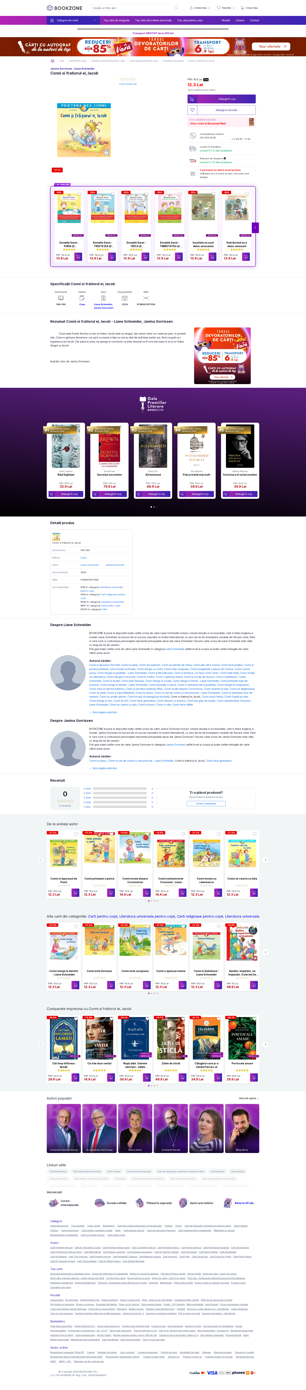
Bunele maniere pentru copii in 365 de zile (135, 1335)
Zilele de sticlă (171, 1063)
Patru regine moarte (151, 1304)
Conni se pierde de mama (177, 664)
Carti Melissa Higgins (150, 1256)
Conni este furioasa (133, 680)
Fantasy (54, 1230)
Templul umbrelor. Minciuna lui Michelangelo (98, 1313)
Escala (238, 1326)
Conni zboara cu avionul (172, 700)
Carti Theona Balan (87, 1261)
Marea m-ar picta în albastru (144, 1273)
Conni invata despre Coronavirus (184, 688)
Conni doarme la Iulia (217, 688)
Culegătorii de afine (60, 1287)
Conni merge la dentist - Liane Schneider (124, 684)
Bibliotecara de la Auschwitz (85, 1339)
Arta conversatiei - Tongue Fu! (213, 1330)
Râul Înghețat (66, 474)
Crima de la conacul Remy (101, 1309)
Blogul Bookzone (245, 1356)
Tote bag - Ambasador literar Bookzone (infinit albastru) (216, 1278)
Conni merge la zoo (101, 700)
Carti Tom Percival (78, 1256)
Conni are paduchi (150, 664)
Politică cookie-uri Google (219, 1356)
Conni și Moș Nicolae (161, 672)
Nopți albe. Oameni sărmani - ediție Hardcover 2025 (135, 1067)
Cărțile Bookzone (59, 1226)
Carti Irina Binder (228, 1252)
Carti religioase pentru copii (200, 916)
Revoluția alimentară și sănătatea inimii (70, 1273)
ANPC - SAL (65, 1361)
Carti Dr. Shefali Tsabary (166, 1252)
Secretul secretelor (109, 474)
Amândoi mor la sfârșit (61, 1335)
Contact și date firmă (154, 1356)
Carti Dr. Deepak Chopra (62, 1261)
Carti (104, 609)
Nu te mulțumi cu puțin (138, 1278)
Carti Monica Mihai (208, 1252)
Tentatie (181, 1309)
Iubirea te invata (193, 1326)
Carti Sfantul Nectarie (133, 1261)
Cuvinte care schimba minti (136, 1326)
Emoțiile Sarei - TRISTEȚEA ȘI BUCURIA (102, 246)
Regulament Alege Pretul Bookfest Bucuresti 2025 (76, 1356)
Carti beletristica (58, 1171)
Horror (178, 1226)
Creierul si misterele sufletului (161, 1313)
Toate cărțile (93, 1226)
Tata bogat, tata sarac (120, 1330)
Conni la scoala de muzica (200, 676)
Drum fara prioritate (130, 1339)
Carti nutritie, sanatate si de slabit (91, 1178)
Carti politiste (218, 1171)
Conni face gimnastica (143, 700)
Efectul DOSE (194, 1273)
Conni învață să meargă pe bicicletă (149, 696)
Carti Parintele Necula (139, 1186)
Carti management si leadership (218, 1178)
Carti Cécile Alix (200, 1256)
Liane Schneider (84, 68)
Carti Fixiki (184, 1256)
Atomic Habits (104, 1335)
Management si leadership (64, 1235)
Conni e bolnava (184, 672)
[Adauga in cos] (78, 257)
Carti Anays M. (170, 1256)
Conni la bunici (147, 704)
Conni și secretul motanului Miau (145, 688)
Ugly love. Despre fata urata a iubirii (177, 1330)
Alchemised (153, 474)
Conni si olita (164, 704)
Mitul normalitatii (195, 1304)
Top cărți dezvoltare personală (153, 20)
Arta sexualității (58, 1330)
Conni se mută (98, 692)
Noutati (226, 20)
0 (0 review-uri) (128, 83)
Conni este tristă (230, 672)
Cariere (240, 20)
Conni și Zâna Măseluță (121, 692)
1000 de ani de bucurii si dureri (216, 1300)
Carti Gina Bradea (240, 1247)
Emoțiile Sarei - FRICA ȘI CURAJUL (136, 246)
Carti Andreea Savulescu (139, 1252)
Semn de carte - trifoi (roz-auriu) (168, 1278)
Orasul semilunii (109, 1300)
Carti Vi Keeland (58, 1256)
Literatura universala (112, 601)
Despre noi (174, 1356)
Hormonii (153, 1282)
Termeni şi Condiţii (244, 1352)
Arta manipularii (175, 1326)
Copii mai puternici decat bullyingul (68, 1309)
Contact (254, 20)
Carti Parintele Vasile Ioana (203, 1186)
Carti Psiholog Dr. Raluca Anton (66, 1252)
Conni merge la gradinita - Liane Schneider (122, 672)
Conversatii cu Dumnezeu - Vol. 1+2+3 (87, 1330)
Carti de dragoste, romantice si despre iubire (181, 1171)
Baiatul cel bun (136, 1309)
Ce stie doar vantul (99, 1063)
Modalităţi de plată (189, 1352)
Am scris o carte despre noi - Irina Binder (208, 1309)
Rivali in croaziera (85, 1304)
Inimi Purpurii (211, 1304)
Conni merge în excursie (122, 676)
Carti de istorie (89, 1186)
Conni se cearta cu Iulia (123, 704)
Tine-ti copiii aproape (61, 1313)
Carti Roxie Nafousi (191, 1247)
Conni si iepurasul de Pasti (105, 664)
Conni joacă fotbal (213, 696)
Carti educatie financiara (183, 1178)
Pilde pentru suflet (183, 1282)
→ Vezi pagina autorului (103, 712)
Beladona (122, 1309)
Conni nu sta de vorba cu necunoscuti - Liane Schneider (187, 692)
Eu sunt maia (71, 1300)
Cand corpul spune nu (108, 1326)
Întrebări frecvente (107, 1352)
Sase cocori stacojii (129, 1304)
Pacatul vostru (238, 1282)
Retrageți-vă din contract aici (89, 1361)
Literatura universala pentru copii (147, 916)
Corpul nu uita (158, 1326)
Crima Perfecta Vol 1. (84, 1326)
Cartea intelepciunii (85, 1335)
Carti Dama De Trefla (220, 1256)
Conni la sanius (145, 692)
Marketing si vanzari (224, 1230)
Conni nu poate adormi (114, 696)
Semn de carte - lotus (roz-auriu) (220, 1273)
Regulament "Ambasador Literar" (123, 1356)
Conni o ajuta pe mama (170, 676)
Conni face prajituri (232, 664)
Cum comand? (127, 1352)
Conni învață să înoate (123, 668)
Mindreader (166, 1282)
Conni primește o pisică (163, 684)
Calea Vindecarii (239, 1309)
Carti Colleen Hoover (100, 1256)
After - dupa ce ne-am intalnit (157, 1300)
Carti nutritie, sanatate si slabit (96, 1230)
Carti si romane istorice (93, 1235)
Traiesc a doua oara (130, 1300)
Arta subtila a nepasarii (212, 1335)
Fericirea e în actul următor (240, 474)
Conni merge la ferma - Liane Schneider (196, 680)
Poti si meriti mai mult (189, 1313)
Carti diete (120, 1178)
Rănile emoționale (59, 1339)
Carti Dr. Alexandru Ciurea (170, 1186)
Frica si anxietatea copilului (234, 1304)
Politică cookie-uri (192, 1356)
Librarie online (52, 61)
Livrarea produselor (148, 1352)
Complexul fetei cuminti (186, 1300)
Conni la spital (130, 664)
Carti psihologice (58, 1178)
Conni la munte (112, 680)
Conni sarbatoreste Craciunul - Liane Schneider (170, 882)
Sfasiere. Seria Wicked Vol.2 (160, 1309)
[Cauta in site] (176, 8)
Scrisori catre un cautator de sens (212, 1282)
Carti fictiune (113, 1171)
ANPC (53, 1361)
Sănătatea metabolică (61, 1282)
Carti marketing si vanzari (63, 1186)
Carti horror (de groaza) (139, 1171)
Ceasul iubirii (57, 1300)
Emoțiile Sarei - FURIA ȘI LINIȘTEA (69, 246)
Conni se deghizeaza (242, 688)
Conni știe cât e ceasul (207, 664)
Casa (82, 304)
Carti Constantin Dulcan (236, 1186)
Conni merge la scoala (159, 680)
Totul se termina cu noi (145, 1330)
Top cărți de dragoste (116, 20)
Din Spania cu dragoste (62, 1304)
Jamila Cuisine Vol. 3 (133, 1313)
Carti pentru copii (110, 605)
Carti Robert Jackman (114, 1252)
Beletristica (109, 1226)
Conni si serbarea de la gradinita (197, 684)
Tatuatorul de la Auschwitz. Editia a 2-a (179, 1335)
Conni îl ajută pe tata (236, 696)
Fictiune (169, 1226)
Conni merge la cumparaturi (233, 684)
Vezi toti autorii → (249, 1098)
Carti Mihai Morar (92, 1252)
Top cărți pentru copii (190, 20)
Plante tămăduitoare (85, 1282)
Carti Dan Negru (189, 1252)
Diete (118, 1230)
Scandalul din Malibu (106, 1304)
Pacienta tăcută (233, 1335)
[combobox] (130, 8)
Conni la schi (122, 700)
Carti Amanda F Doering (125, 1256)
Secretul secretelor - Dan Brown (218, 1313)
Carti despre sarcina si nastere (148, 1178)
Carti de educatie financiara (161, 1230)
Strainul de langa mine (241, 1330)
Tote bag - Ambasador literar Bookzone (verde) (122, 1282)
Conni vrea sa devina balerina (107, 688)
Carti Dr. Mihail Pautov (109, 1261)
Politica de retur (169, 1352)
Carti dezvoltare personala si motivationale (139, 1226)
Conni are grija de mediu (202, 700)
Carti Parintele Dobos (168, 1247)
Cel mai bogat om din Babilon (218, 1326)
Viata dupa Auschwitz (61, 1326)
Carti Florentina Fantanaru (216, 1247)
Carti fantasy (237, 1171)
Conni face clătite (182, 704)
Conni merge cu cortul (150, 668)
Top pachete (77, 1226)
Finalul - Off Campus (174, 1304)
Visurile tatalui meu (90, 1300)
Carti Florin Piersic (242, 1256)
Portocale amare (242, 1063)
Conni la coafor (146, 676)
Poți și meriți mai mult (196, 474)
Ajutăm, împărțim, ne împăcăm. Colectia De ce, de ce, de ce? (242, 974)
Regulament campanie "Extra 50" (67, 1352)
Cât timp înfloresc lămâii (172, 1273)
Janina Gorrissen (61, 68)
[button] (255, 227)
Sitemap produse (223, 1352)
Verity (246, 1335)
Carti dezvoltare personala (87, 1171)
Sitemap (206, 1352)
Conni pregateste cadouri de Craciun (212, 668)
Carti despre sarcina (133, 1230)
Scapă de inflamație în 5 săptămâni (110, 1273)
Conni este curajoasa (177, 668)
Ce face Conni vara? (207, 672)
